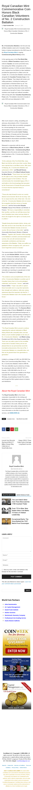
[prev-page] (3, 528)
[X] (8, 429)
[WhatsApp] (16, 429)
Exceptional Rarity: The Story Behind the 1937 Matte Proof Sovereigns (20, 521)
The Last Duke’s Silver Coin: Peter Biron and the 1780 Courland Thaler (21, 502)
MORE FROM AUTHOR (23, 495)
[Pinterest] (12, 429)
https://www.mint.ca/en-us (16, 468)
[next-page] (6, 528)
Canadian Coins (11, 419)
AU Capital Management (12, 607)
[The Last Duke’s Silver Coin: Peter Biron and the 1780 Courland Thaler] (6, 502)
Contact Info (10, 765)
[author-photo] (16, 463)
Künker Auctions (10, 612)
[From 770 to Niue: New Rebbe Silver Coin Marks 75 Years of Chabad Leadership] (6, 510)
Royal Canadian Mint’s (11, 52)
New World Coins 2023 (22, 419)
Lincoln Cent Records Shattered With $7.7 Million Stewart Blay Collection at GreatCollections (8, 444)
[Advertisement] (16, 735)
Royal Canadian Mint (8, 25)
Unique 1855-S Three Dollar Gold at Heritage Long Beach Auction (24, 442)
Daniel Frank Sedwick (11, 610)
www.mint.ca (14, 413)
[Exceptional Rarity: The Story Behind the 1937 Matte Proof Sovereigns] (6, 521)
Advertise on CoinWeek (19, 765)
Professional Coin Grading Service (15, 618)
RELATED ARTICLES (8, 495)
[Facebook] (4, 429)
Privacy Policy (15, 767)
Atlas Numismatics (11, 604)
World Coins (5, 504)
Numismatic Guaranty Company (15, 615)
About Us (4, 765)
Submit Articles (23, 767)
